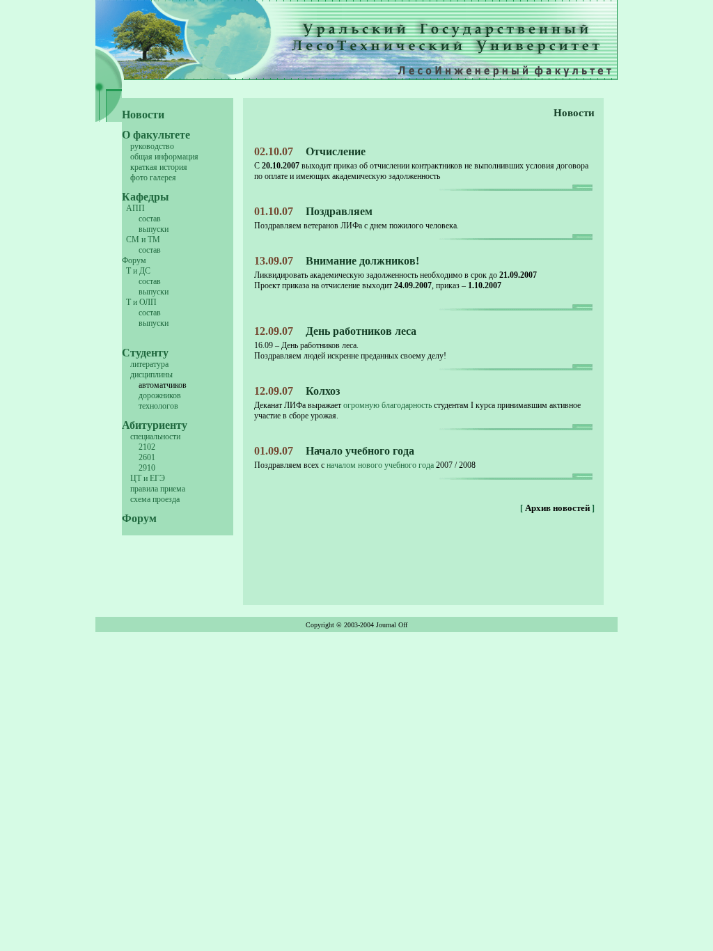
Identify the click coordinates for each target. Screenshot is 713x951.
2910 (147, 468)
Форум (134, 260)
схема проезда (155, 499)
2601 (147, 457)
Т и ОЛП (141, 302)
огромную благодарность (387, 405)
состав (150, 218)
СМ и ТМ (143, 239)
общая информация (164, 157)
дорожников (160, 395)
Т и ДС (138, 271)
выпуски (154, 229)
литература (149, 364)
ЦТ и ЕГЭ (147, 478)
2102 (147, 447)
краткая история (158, 167)
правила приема (157, 489)
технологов (158, 406)
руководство (152, 146)
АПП (135, 208)
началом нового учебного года (380, 465)
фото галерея (153, 177)
